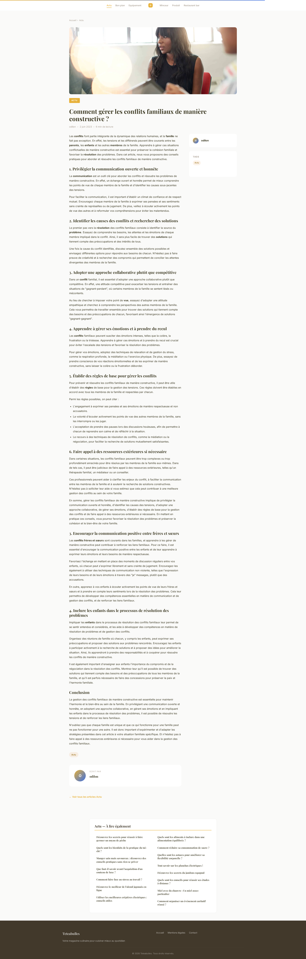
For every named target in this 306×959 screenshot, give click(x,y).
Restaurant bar (191, 5)
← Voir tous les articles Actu (85, 796)
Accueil (72, 20)
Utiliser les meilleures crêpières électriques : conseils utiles (121, 899)
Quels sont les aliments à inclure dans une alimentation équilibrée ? (181, 838)
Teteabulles (71, 933)
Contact (193, 932)
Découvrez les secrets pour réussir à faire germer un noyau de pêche (119, 838)
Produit (176, 5)
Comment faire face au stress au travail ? (119, 879)
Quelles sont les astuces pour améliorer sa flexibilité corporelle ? (181, 856)
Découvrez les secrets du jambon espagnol (180, 872)
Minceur (164, 5)
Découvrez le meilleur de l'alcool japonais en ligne (121, 888)
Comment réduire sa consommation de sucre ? (183, 847)
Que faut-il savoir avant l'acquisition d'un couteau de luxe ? (119, 870)
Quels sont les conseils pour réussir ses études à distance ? (183, 881)
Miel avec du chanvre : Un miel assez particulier (177, 892)
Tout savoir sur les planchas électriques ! (180, 865)
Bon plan (120, 5)
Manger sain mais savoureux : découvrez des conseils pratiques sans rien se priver (121, 860)
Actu (109, 5)
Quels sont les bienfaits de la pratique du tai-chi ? (121, 849)
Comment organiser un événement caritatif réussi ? (181, 903)
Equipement (135, 5)
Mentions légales (176, 932)
